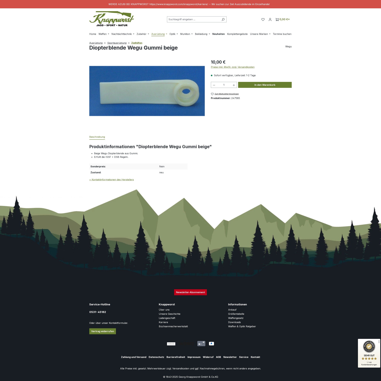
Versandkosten (180, 368)
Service (243, 357)
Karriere (163, 322)
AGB (218, 357)
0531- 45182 (97, 312)
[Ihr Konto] (270, 19)
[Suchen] (223, 19)
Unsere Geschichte (169, 313)
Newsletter (230, 357)
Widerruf (208, 357)
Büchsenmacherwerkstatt (173, 326)
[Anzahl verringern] (214, 85)
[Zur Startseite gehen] (111, 18)
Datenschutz (156, 357)
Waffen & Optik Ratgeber (242, 326)
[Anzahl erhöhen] (234, 85)
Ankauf (232, 309)
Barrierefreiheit (176, 357)
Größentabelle (236, 313)
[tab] (97, 137)
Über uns (164, 309)
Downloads (234, 322)
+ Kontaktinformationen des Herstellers (111, 179)
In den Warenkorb (264, 84)
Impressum (194, 357)
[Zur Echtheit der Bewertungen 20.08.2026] (369, 367)
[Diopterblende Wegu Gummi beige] (147, 91)
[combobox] (193, 19)
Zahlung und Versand (133, 357)
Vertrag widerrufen (102, 331)
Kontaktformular (118, 322)
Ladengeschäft (167, 318)
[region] (190, 4)
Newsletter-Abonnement (190, 292)
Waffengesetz (235, 318)
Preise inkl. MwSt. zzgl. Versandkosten (232, 67)
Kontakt (255, 357)
